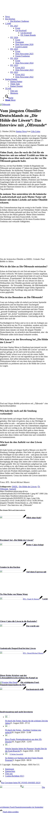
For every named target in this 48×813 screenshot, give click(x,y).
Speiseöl (12, 489)
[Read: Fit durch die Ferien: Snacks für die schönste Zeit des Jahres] (7, 717)
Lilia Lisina (35, 131)
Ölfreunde (4, 489)
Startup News (21, 131)
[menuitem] (26, 16)
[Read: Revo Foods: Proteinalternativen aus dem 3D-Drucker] (7, 735)
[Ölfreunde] (5, 104)
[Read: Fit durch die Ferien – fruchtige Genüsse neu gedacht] (7, 726)
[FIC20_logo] (19, 12)
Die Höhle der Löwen (28, 487)
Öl (39, 487)
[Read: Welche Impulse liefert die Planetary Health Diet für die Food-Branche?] (7, 745)
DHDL (15, 487)
